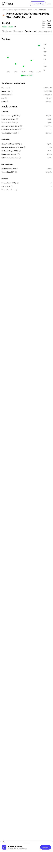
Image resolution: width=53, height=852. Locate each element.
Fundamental (30, 31)
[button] (9, 87)
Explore (9, 10)
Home (4, 10)
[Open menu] (49, 3)
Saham (30, 10)
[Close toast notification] (3, 841)
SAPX (35, 10)
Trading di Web (38, 3)
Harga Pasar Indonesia (19, 10)
